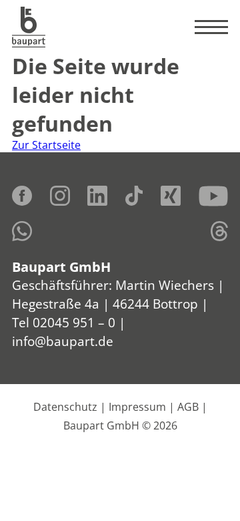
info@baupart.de (62, 341)
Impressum (137, 406)
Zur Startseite (46, 145)
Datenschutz (65, 406)
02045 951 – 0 (74, 322)
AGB (188, 406)
